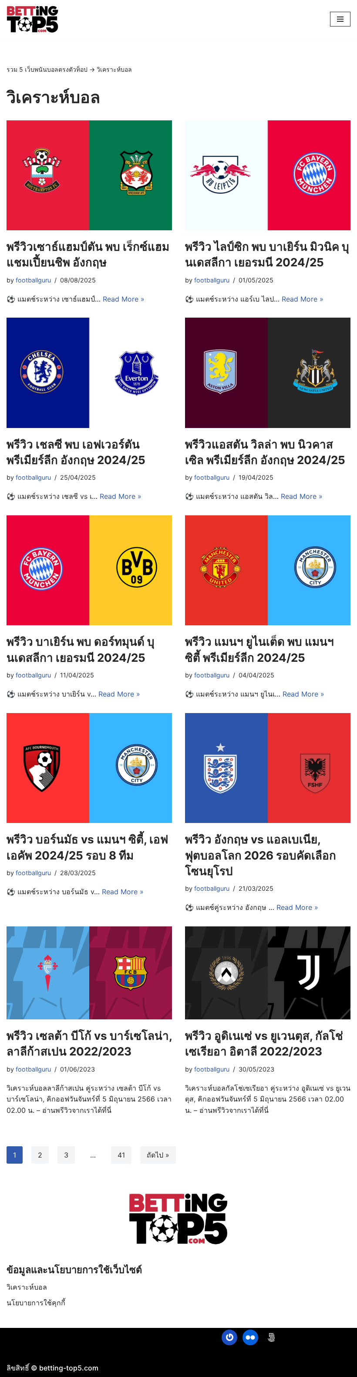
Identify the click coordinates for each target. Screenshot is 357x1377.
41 (121, 1155)
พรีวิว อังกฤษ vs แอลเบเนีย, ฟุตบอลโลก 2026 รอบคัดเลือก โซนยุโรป (260, 855)
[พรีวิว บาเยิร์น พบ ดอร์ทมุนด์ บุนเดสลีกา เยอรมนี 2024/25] (89, 570)
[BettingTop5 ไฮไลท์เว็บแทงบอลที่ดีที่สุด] (33, 19)
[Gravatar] (229, 1337)
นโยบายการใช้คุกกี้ (36, 1302)
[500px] (271, 1337)
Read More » (124, 299)
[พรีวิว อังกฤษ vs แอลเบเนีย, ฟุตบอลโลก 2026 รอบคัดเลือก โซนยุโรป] (267, 768)
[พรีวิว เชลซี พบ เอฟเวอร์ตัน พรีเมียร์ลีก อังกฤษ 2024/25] (89, 373)
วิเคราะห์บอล (27, 1287)
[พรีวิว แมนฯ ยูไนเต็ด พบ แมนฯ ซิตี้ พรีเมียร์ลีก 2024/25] (267, 570)
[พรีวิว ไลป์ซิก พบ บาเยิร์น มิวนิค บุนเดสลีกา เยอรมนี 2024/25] (267, 175)
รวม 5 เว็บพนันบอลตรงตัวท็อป (47, 69)
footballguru (33, 280)
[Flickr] (250, 1337)
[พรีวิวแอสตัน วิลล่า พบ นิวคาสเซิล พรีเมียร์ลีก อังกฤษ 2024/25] (267, 373)
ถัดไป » (158, 1155)
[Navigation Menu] (340, 19)
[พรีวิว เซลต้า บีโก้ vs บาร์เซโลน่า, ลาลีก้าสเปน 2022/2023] (89, 972)
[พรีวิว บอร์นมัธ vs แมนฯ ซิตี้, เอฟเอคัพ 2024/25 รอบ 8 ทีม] (89, 768)
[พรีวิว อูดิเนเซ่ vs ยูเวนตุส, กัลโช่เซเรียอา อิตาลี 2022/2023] (267, 972)
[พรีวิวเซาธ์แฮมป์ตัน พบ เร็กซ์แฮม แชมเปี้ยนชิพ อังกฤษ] (89, 175)
